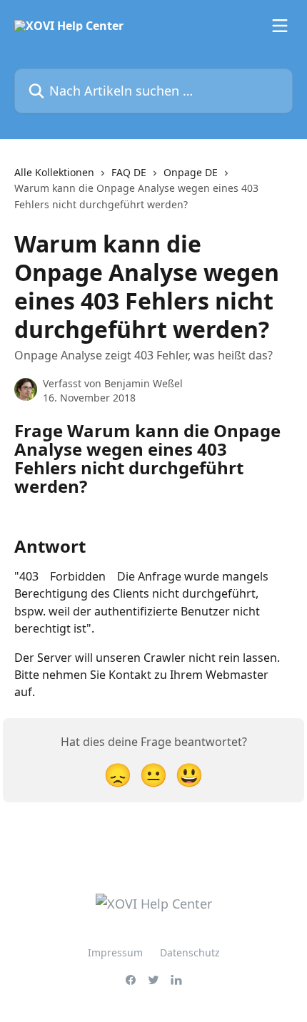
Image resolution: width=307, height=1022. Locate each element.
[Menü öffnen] (280, 25)
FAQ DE (128, 172)
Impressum (115, 952)
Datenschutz (190, 952)
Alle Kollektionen (54, 172)
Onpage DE (190, 172)
